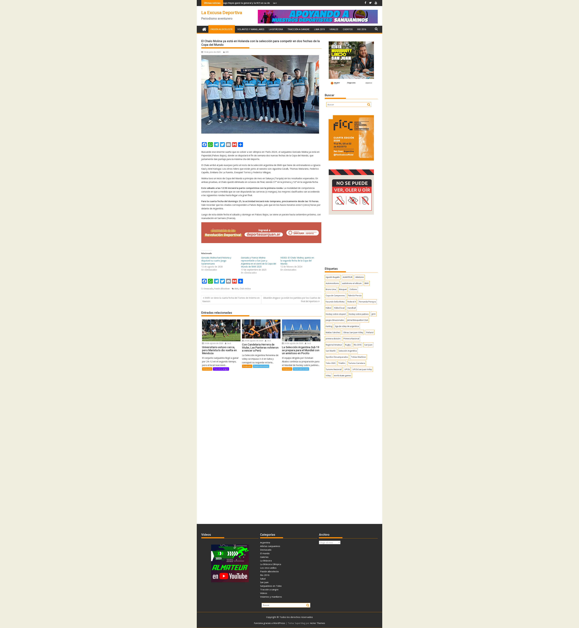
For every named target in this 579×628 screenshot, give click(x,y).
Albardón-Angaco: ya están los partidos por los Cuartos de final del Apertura (291, 299)
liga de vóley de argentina (347, 326)
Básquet (343, 289)
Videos (263, 593)
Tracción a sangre (299, 29)
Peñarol (369, 332)
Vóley (328, 375)
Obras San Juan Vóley (353, 332)
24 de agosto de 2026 (213, 343)
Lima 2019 (319, 29)
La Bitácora (276, 29)
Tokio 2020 (330, 363)
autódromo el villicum (352, 283)
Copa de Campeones (335, 295)
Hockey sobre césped (336, 314)
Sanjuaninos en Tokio (271, 585)
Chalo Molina (245, 288)
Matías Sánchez (333, 332)
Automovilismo (332, 283)
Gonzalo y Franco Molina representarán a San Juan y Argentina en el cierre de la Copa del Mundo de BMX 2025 (258, 262)
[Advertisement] (351, 240)
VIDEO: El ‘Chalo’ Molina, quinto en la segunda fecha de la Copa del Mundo (297, 260)
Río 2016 (357, 344)
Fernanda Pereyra (367, 301)
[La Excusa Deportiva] (204, 29)
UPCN (347, 369)
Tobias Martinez (358, 357)
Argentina (265, 542)
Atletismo (359, 277)
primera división (333, 338)
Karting (329, 326)
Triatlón (341, 363)
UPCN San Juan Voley (362, 369)
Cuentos (348, 29)
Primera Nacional (351, 338)
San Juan (368, 344)
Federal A (351, 301)
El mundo (265, 553)
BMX (236, 288)
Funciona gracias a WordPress (269, 623)
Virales (333, 29)
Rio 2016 (361, 29)
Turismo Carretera (356, 363)
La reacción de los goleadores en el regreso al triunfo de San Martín (261, 3)
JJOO (374, 314)
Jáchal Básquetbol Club (357, 320)
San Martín (331, 350)
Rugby (348, 344)
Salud (263, 578)
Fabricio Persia (354, 295)
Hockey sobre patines (359, 314)
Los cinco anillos (268, 567)
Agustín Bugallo (333, 277)
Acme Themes (317, 623)
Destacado (208, 288)
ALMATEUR (347, 277)
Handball (352, 307)
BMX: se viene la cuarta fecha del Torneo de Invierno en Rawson (231, 299)
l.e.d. (229, 343)
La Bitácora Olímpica (270, 564)
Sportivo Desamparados (337, 357)
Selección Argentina (348, 350)
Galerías (264, 556)
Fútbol (328, 307)
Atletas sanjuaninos (270, 546)
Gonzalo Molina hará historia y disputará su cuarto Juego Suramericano (216, 260)
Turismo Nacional (334, 369)
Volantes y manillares (250, 29)
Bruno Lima (331, 289)
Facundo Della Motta (335, 301)
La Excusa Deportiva (221, 12)
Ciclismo (353, 289)
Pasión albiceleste (222, 29)
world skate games (342, 375)
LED (227, 52)
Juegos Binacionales (335, 320)
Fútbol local (339, 307)
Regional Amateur (334, 344)
